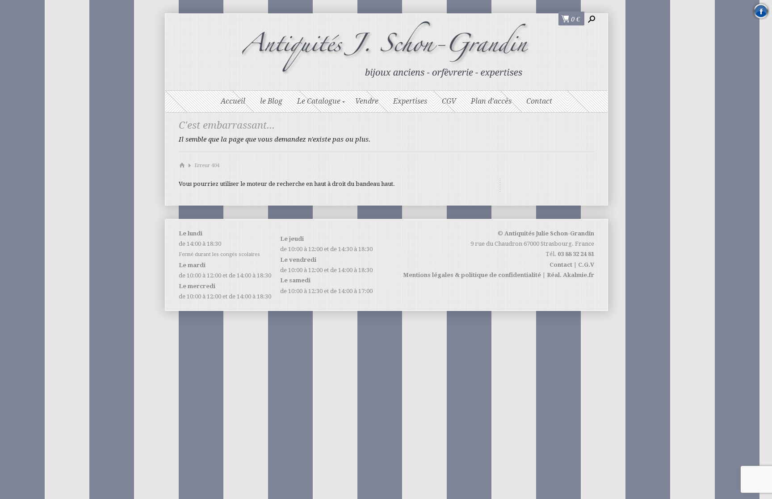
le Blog (271, 101)
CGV (449, 101)
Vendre (366, 101)
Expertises (410, 101)
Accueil (233, 101)
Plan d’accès (491, 101)
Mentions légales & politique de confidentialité (472, 275)
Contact (539, 101)
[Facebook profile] (761, 11)
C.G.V (586, 264)
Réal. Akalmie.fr (570, 275)
